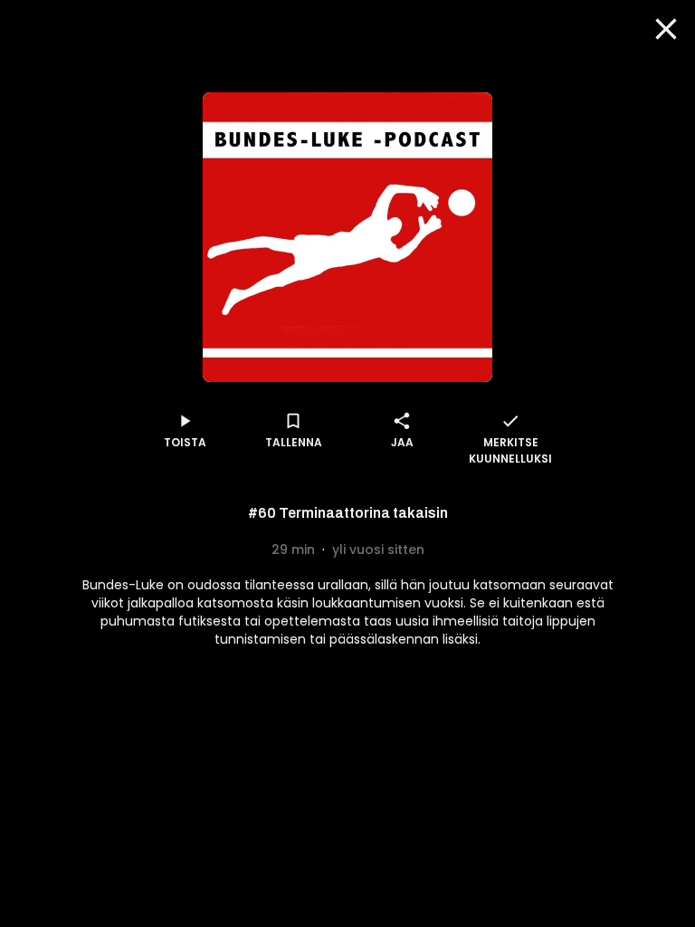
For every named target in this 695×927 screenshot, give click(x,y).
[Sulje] (666, 29)
